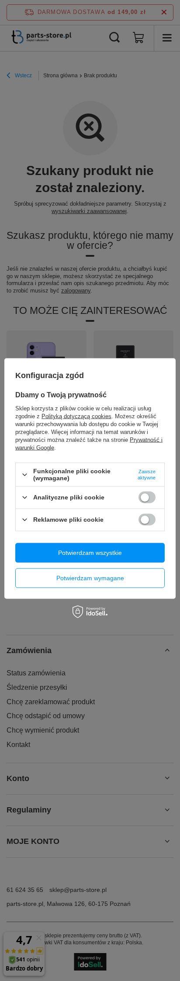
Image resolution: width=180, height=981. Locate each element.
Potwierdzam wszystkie (90, 552)
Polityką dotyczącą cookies (76, 416)
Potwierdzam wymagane (90, 578)
